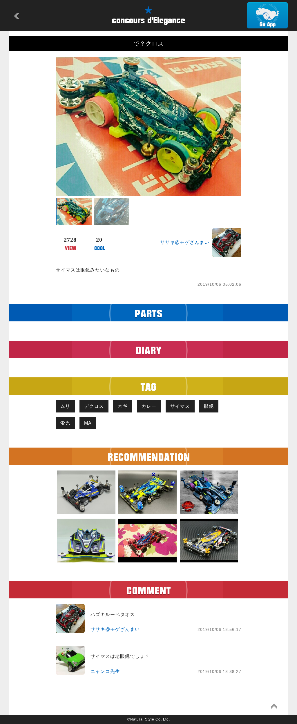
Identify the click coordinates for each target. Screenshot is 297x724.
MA (88, 423)
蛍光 (65, 423)
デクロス (94, 406)
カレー (149, 406)
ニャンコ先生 (105, 671)
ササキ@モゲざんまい (184, 242)
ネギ (123, 406)
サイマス (180, 406)
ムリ (65, 406)
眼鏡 (209, 406)
